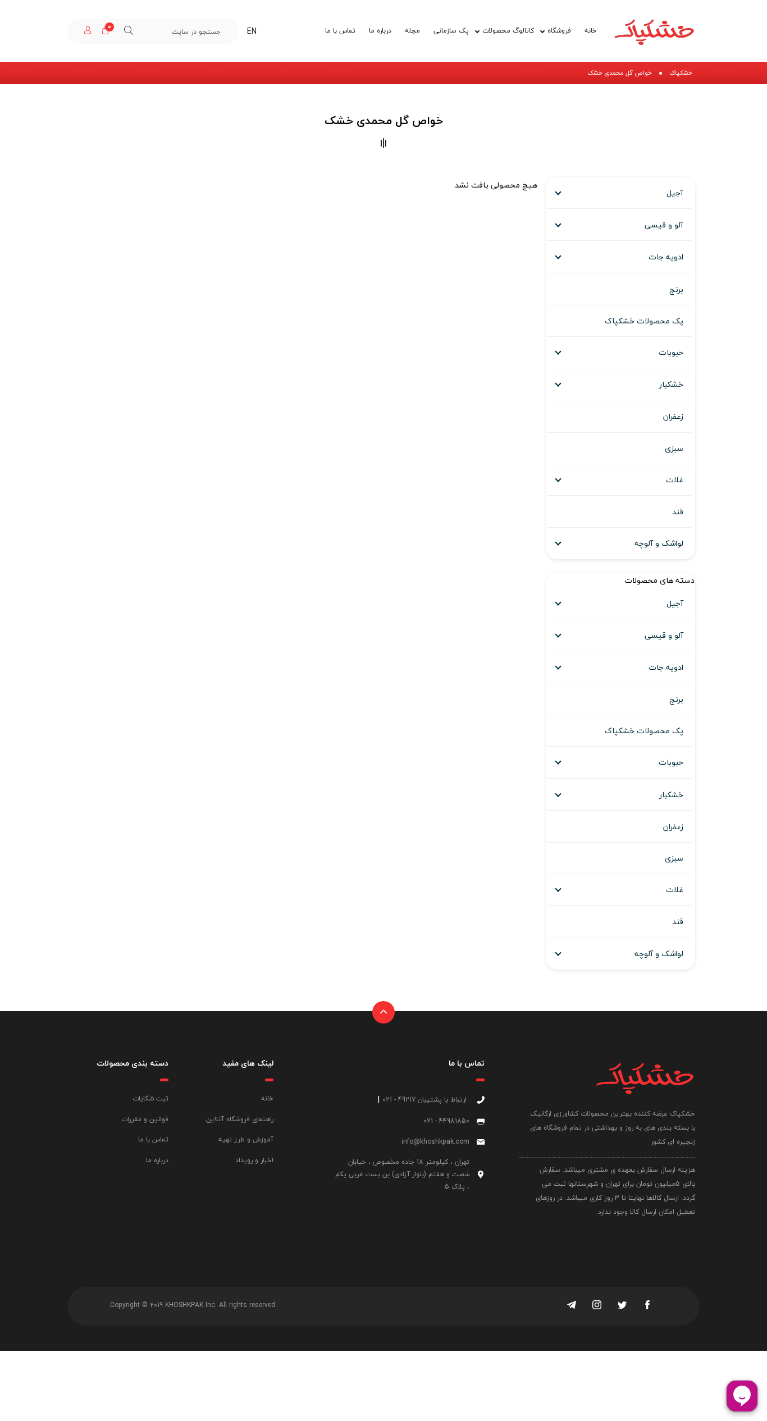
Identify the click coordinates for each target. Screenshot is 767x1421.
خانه (591, 30)
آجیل (674, 193)
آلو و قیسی (664, 225)
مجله (412, 30)
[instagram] (596, 1306)
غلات (674, 480)
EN (252, 31)
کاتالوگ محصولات (508, 30)
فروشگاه (559, 30)
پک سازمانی (451, 30)
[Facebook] (647, 1306)
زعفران (673, 416)
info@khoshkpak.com (435, 1142)
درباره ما (380, 30)
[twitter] (622, 1306)
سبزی (674, 448)
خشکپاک (680, 72)
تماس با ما (340, 30)
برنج (676, 289)
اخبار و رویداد (254, 1160)
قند (677, 512)
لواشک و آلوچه (658, 543)
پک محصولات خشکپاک (644, 321)
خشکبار (671, 384)
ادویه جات (666, 257)
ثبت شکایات (150, 1098)
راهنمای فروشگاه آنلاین (239, 1119)
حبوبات (671, 352)
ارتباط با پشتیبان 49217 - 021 (424, 1099)
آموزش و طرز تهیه (245, 1139)
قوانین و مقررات (144, 1119)
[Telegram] (571, 1306)
